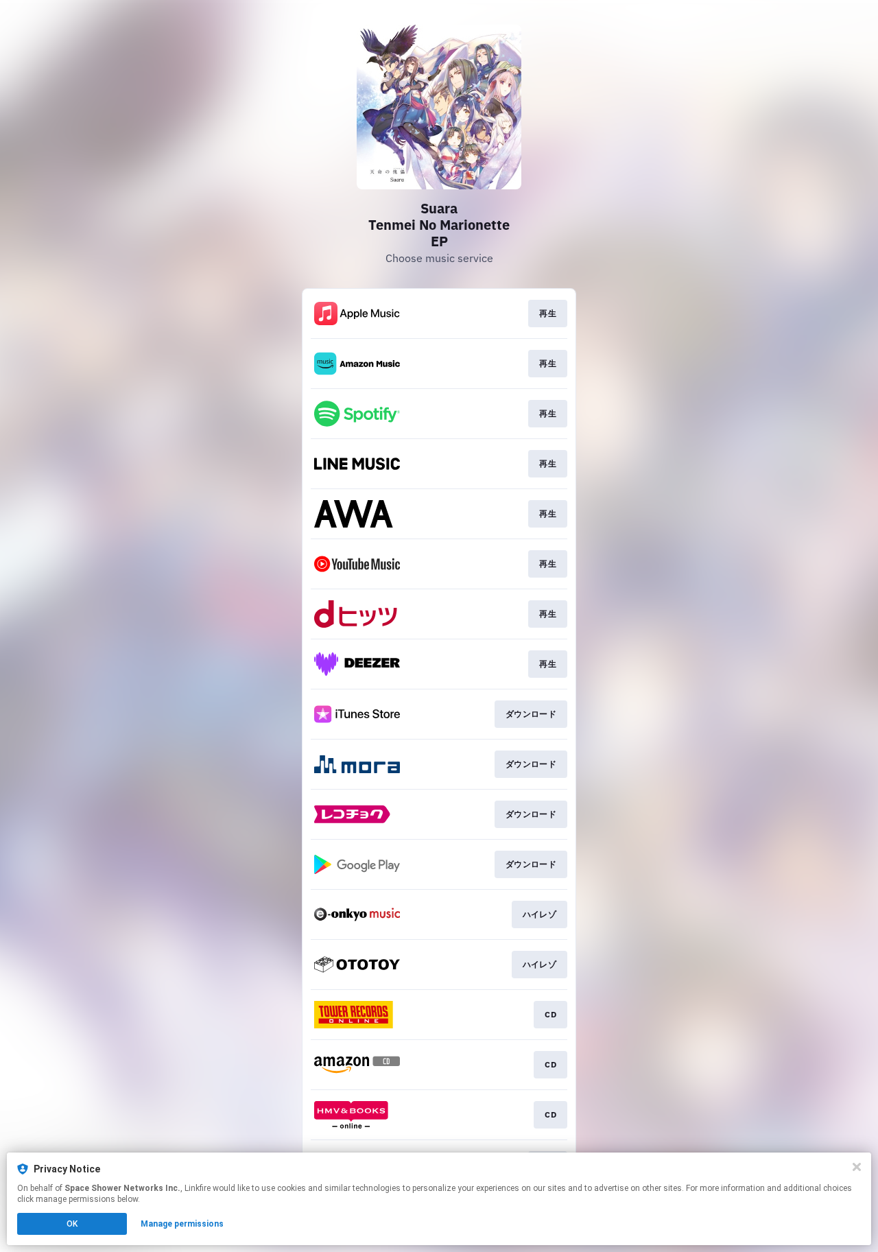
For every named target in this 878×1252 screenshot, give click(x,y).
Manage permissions (182, 1224)
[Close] (857, 1167)
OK (72, 1224)
